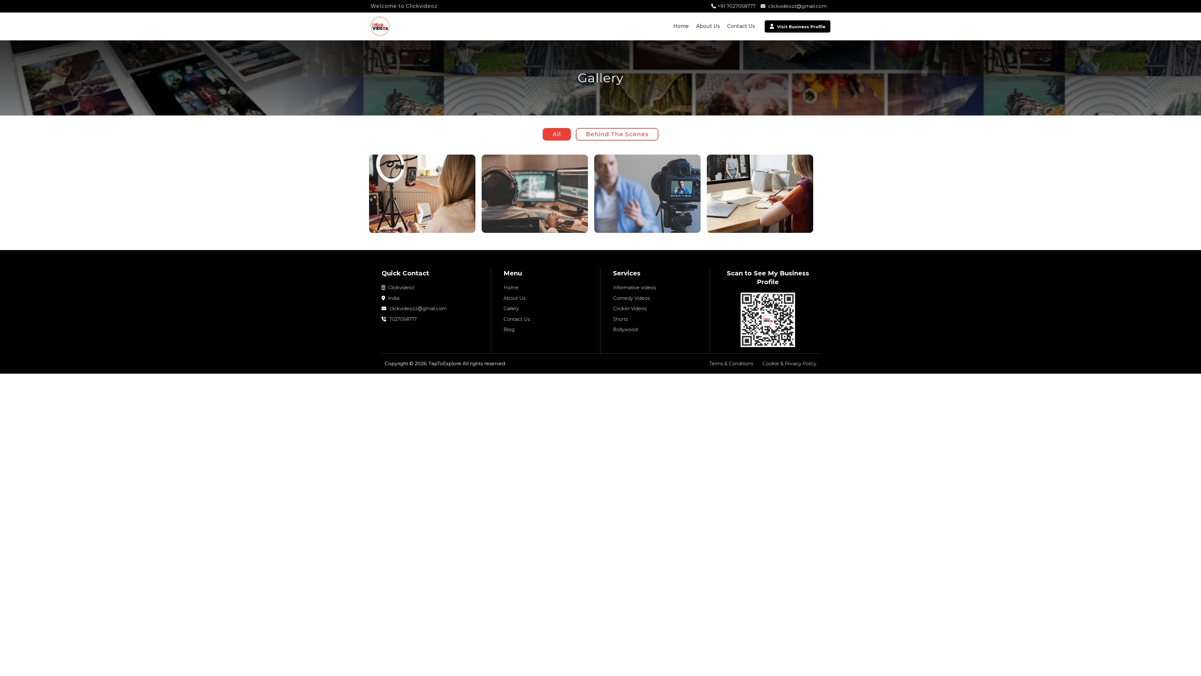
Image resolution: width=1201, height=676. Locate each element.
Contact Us (741, 26)
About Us (708, 26)
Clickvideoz (400, 287)
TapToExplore (444, 363)
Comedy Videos (631, 298)
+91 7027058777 (736, 6)
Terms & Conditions (731, 363)
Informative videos (634, 287)
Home (681, 26)
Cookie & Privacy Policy (789, 363)
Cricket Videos (629, 308)
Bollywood (625, 329)
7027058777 (402, 319)
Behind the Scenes (617, 134)
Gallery (511, 308)
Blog (509, 329)
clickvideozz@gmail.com (797, 6)
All (557, 134)
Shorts (620, 319)
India (393, 298)
